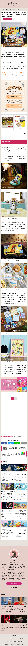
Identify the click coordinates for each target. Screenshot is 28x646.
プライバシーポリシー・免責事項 (11, 641)
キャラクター (18, 436)
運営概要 (21, 638)
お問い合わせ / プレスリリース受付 (10, 639)
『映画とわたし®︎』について (13, 638)
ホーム (6, 638)
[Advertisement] (14, 418)
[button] (4, 443)
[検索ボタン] (25, 4)
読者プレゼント (21, 639)
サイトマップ (20, 641)
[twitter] (12, 587)
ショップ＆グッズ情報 (7, 19)
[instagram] (14, 587)
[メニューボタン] (2, 4)
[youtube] (16, 587)
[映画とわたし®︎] (14, 4)
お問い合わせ (14, 583)
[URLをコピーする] (24, 443)
